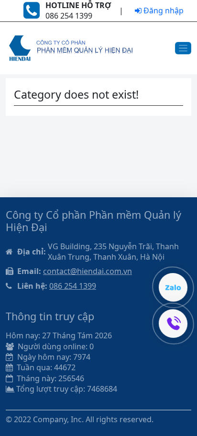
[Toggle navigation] (183, 48)
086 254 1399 (72, 286)
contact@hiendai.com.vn (87, 271)
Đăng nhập (163, 10)
